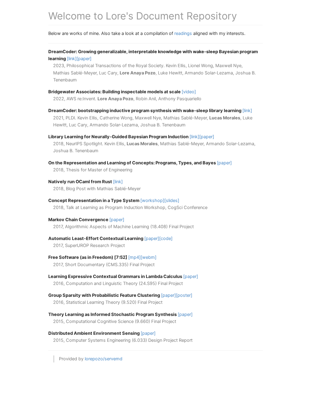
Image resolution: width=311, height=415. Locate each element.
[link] (72, 58)
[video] (189, 91)
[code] (166, 238)
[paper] (84, 58)
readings (183, 33)
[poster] (184, 295)
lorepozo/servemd (103, 359)
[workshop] (152, 200)
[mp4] (134, 257)
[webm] (148, 257)
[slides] (171, 200)
